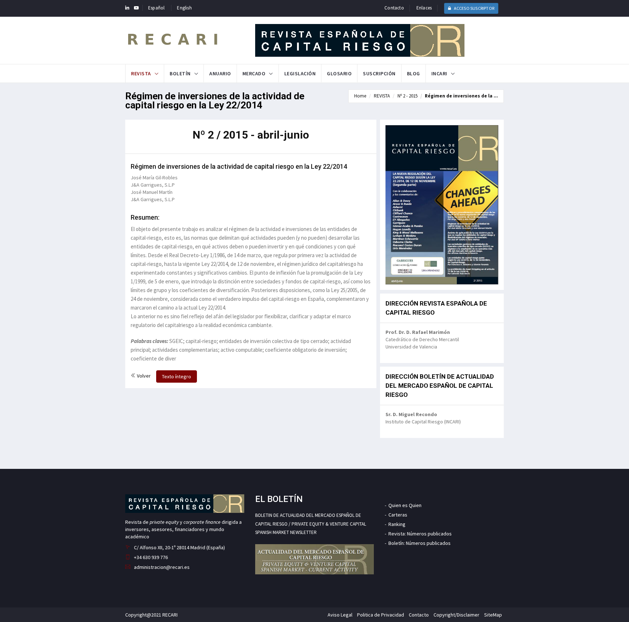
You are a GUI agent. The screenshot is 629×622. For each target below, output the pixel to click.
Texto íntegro (176, 376)
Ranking (397, 524)
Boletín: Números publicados (419, 543)
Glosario (339, 73)
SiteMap (493, 614)
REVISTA (382, 96)
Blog (413, 73)
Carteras (397, 514)
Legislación (300, 73)
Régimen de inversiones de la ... (461, 96)
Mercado (254, 73)
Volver (143, 375)
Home (360, 96)
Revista (141, 73)
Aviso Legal (340, 614)
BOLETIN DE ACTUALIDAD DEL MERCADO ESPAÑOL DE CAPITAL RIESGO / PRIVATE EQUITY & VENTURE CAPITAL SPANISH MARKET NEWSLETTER (310, 523)
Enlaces (424, 8)
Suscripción (379, 73)
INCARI (439, 73)
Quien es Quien (405, 505)
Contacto (394, 8)
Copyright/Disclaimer (456, 614)
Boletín (180, 73)
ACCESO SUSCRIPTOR (473, 8)
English (184, 8)
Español (156, 8)
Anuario (220, 73)
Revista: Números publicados (420, 533)
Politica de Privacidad (380, 614)
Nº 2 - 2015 (407, 96)
